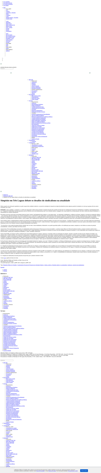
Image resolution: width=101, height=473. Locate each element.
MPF (7, 44)
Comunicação (32, 142)
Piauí (7, 33)
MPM (7, 48)
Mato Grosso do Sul (10, 25)
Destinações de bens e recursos (38, 111)
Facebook (34, 148)
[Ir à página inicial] (50, 74)
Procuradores (34, 90)
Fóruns (33, 166)
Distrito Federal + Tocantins (12, 17)
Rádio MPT (34, 152)
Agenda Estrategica (36, 178)
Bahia (7, 13)
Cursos (33, 182)
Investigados (34, 135)
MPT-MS (31, 79)
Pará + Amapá (9, 27)
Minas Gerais (9, 26)
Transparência (32, 140)
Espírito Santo (9, 18)
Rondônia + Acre (10, 38)
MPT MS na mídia (36, 158)
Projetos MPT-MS (36, 159)
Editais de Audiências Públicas (38, 121)
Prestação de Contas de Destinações (39, 136)
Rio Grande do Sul (10, 37)
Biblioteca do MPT (36, 173)
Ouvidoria (34, 109)
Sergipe (7, 42)
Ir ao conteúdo (6, 1)
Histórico (34, 83)
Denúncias (34, 103)
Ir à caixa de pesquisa (8, 4)
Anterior (5, 269)
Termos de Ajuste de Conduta (38, 125)
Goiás (7, 21)
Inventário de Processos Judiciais (39, 134)
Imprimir (2, 267)
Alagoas (8, 11)
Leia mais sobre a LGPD (73, 470)
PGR (7, 46)
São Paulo (8, 41)
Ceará (7, 16)
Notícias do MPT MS (36, 157)
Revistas (33, 168)
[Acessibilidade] (3, 58)
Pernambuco (8, 31)
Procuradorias (32, 94)
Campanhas (34, 163)
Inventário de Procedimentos (38, 132)
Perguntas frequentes (36, 88)
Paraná (7, 29)
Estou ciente (84, 470)
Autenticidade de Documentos (38, 108)
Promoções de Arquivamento (38, 129)
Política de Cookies (52, 470)
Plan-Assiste (34, 172)
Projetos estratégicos (36, 87)
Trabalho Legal (35, 153)
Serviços (31, 100)
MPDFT (8, 50)
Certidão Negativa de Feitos (38, 106)
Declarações (34, 176)
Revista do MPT (35, 169)
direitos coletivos (48, 265)
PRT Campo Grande (36, 95)
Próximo (5, 270)
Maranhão (8, 22)
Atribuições (34, 82)
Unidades (34, 84)
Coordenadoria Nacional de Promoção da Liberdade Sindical (30, 265)
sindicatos (70, 265)
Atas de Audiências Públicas (38, 115)
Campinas (8, 15)
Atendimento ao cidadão (37, 145)
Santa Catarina (9, 39)
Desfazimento (35, 177)
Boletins (33, 162)
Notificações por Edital (37, 126)
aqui (5, 257)
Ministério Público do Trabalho (10, 265)
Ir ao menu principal (7, 2)
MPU (4, 7)
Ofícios (33, 93)
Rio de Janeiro (9, 34)
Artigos (33, 161)
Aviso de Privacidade (40, 470)
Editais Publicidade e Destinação (39, 120)
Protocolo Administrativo (37, 110)
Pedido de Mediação (36, 105)
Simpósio (34, 183)
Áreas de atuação (35, 85)
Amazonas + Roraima (11, 12)
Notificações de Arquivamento (38, 127)
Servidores (34, 92)
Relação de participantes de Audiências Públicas (42, 116)
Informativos (34, 167)
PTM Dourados (35, 97)
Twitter (33, 150)
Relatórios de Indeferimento (38, 130)
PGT (7, 10)
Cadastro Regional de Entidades (38, 119)
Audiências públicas (36, 180)
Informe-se (31, 155)
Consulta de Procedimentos (37, 131)
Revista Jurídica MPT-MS (37, 171)
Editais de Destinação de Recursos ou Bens (41, 122)
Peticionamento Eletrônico (37, 104)
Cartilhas (33, 164)
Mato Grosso (9, 23)
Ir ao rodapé (6, 5)
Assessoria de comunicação (37, 146)
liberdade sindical (56, 265)
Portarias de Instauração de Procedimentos (41, 114)
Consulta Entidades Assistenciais (39, 118)
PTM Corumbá (35, 99)
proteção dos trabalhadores (78, 265)
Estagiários (34, 188)
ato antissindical (63, 265)
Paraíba (7, 28)
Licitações (34, 141)
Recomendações (35, 124)
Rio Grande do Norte (10, 36)
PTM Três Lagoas (35, 98)
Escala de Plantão (35, 139)
